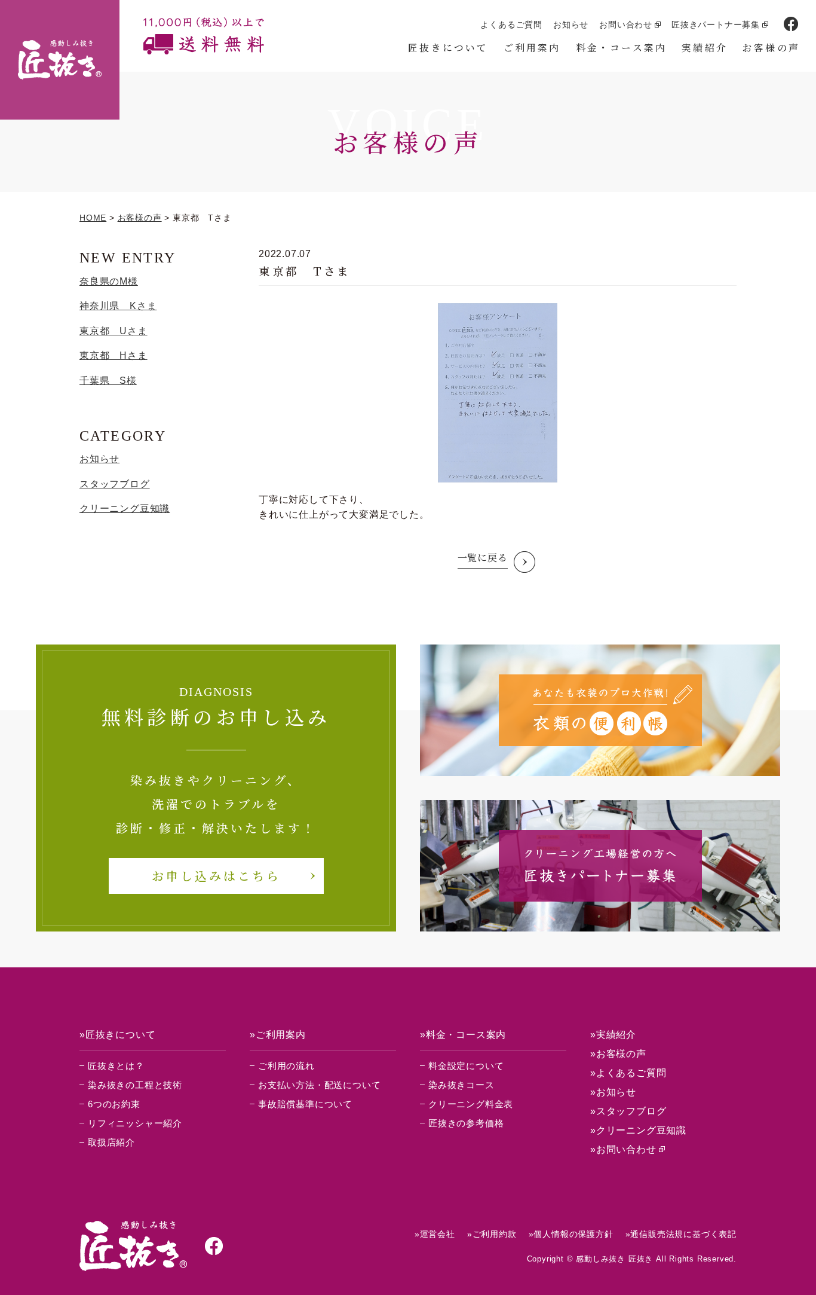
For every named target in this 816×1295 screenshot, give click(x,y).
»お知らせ (613, 1092)
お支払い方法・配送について (319, 1085)
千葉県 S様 (108, 380)
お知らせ (570, 24)
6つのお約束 (114, 1104)
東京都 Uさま (113, 331)
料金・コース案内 (621, 47)
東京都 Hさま (113, 355)
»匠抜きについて (117, 1035)
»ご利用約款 (492, 1234)
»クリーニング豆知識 (638, 1130)
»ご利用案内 (278, 1035)
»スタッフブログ (628, 1111)
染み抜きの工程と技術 (135, 1085)
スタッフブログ (114, 484)
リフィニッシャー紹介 (135, 1123)
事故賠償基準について (305, 1104)
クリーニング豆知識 (124, 508)
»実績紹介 (613, 1035)
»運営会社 (435, 1234)
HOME (92, 217)
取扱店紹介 (111, 1142)
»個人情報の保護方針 (571, 1234)
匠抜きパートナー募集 (715, 24)
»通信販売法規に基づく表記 (681, 1234)
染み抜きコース (461, 1085)
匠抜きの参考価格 (466, 1123)
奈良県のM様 (108, 281)
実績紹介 (705, 47)
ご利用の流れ (286, 1066)
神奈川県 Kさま (118, 306)
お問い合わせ (625, 24)
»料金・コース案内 (463, 1035)
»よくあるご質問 (628, 1073)
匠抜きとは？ (116, 1066)
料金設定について (466, 1066)
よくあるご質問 (511, 24)
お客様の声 (771, 47)
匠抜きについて (448, 47)
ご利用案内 (532, 47)
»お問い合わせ (623, 1149)
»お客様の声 (618, 1054)
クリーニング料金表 (470, 1104)
